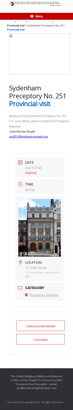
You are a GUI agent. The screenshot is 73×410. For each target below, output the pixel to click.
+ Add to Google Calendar (41, 325)
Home (10, 21)
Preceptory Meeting (40, 21)
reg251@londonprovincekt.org (28, 136)
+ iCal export (40, 339)
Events (21, 21)
